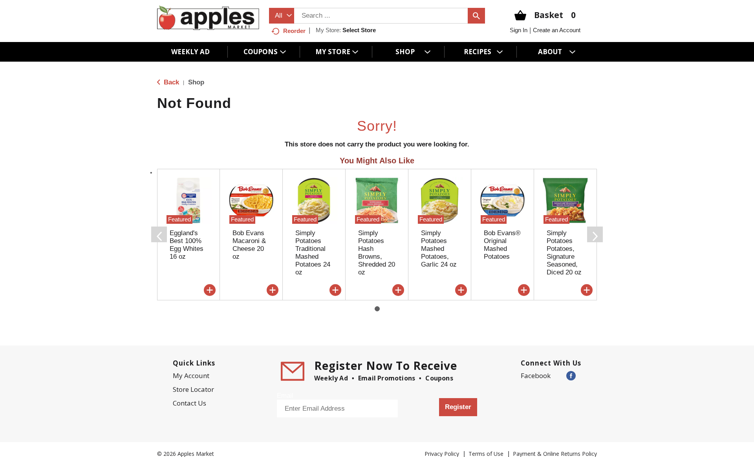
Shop (196, 82)
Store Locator (193, 389)
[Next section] (595, 234)
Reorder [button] (294, 30)
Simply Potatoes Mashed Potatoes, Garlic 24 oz (439, 248)
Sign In (518, 30)
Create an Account (556, 30)
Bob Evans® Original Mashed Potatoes (502, 244)
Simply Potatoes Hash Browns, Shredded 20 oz (376, 252)
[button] (210, 290)
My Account (191, 375)
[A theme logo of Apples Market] (208, 17)
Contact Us (189, 403)
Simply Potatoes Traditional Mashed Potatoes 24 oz (312, 252)
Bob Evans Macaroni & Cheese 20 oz (249, 244)
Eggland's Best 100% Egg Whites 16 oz (186, 244)
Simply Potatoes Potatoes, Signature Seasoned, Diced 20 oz (564, 252)
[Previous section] (159, 234)
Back (170, 82)
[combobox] (281, 16)
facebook (536, 375)
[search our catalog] (476, 16)
